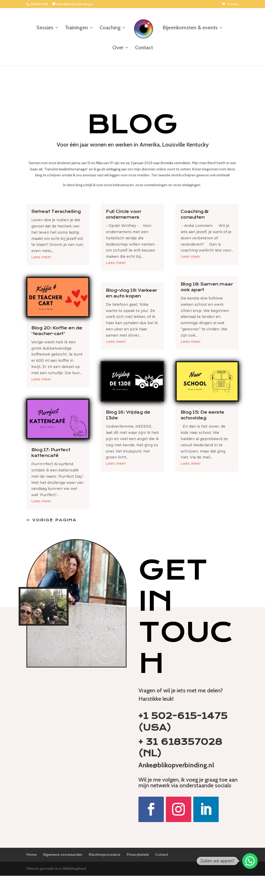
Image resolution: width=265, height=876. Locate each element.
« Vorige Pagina (51, 520)
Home (31, 854)
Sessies (44, 28)
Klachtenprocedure (104, 854)
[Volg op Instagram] (178, 809)
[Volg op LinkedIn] (206, 809)
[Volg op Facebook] (151, 809)
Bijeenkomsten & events (190, 28)
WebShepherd (74, 868)
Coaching (110, 28)
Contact (144, 48)
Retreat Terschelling (55, 211)
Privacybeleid (138, 854)
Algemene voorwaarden (62, 854)
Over (117, 48)
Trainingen (76, 28)
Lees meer (41, 257)
